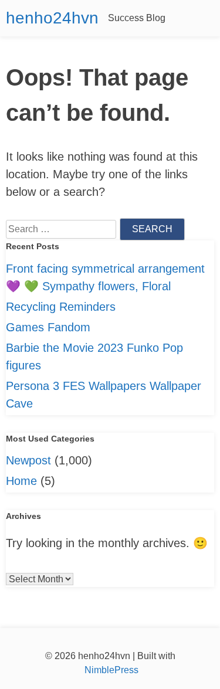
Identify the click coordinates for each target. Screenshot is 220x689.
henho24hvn (52, 18)
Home (21, 480)
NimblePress (110, 670)
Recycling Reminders (61, 306)
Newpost (28, 460)
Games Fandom (48, 327)
